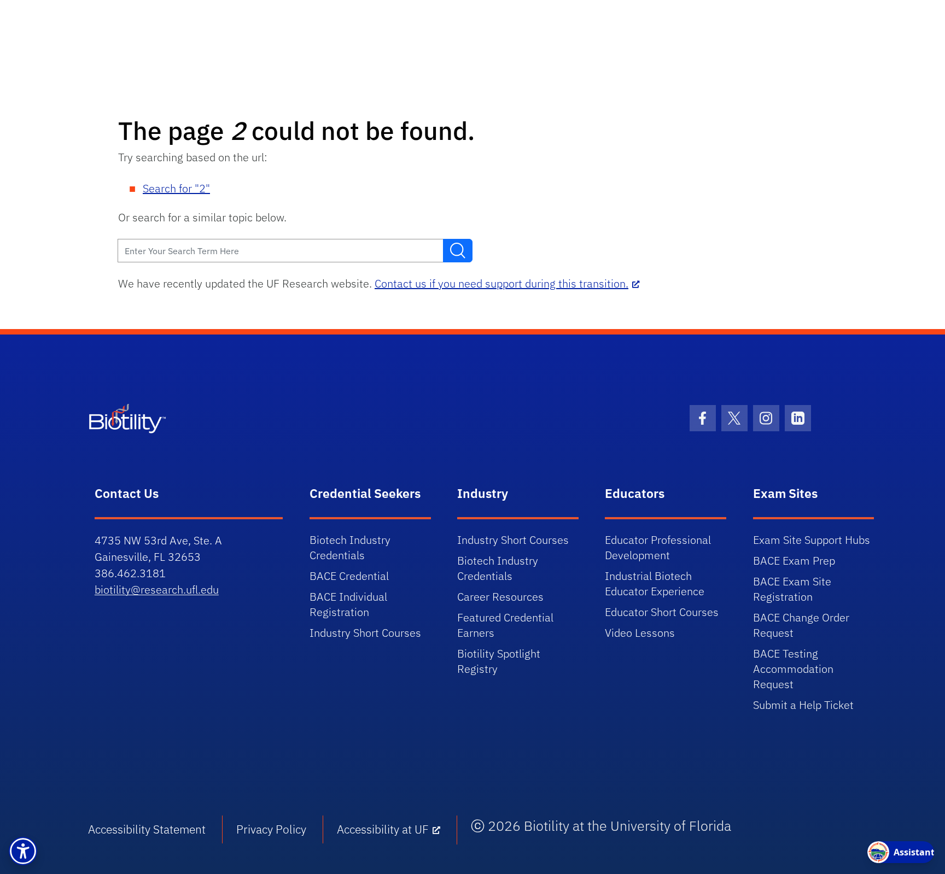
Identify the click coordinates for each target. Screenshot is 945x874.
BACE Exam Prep (794, 560)
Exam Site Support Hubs (811, 539)
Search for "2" (176, 188)
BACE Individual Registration (348, 604)
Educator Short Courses (662, 612)
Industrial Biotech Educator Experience (654, 583)
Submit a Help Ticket (803, 704)
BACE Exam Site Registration (792, 589)
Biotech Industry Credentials (350, 547)
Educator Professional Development (658, 547)
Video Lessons (640, 632)
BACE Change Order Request (801, 625)
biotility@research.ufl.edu (157, 589)
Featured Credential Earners (505, 625)
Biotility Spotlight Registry (498, 661)
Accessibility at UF (383, 829)
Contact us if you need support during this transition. (501, 283)
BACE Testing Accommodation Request (793, 668)
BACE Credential (349, 575)
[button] (23, 851)
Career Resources (500, 596)
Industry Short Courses (365, 632)
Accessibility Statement (147, 829)
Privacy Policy (271, 829)
